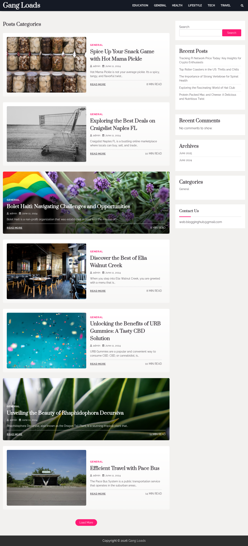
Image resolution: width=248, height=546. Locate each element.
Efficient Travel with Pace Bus (124, 468)
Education (140, 5)
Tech (211, 5)
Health (177, 5)
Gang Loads (21, 5)
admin (96, 66)
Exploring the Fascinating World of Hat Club (207, 87)
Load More (86, 522)
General (160, 5)
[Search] (242, 6)
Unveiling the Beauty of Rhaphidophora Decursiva (65, 413)
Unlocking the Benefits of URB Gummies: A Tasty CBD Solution (125, 331)
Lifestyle (195, 5)
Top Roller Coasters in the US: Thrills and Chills (209, 69)
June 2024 (185, 160)
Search (184, 27)
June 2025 (185, 153)
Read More (98, 84)
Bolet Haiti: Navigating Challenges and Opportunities (68, 206)
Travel (226, 5)
